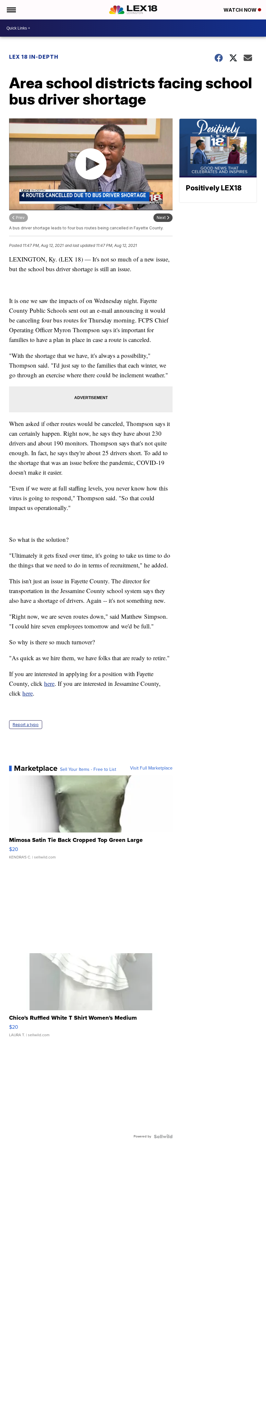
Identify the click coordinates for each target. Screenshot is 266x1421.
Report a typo (26, 724)
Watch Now (241, 10)
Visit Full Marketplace (151, 768)
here (49, 683)
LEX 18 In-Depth (33, 57)
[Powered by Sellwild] (163, 1136)
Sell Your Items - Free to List (88, 769)
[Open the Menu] (11, 9)
